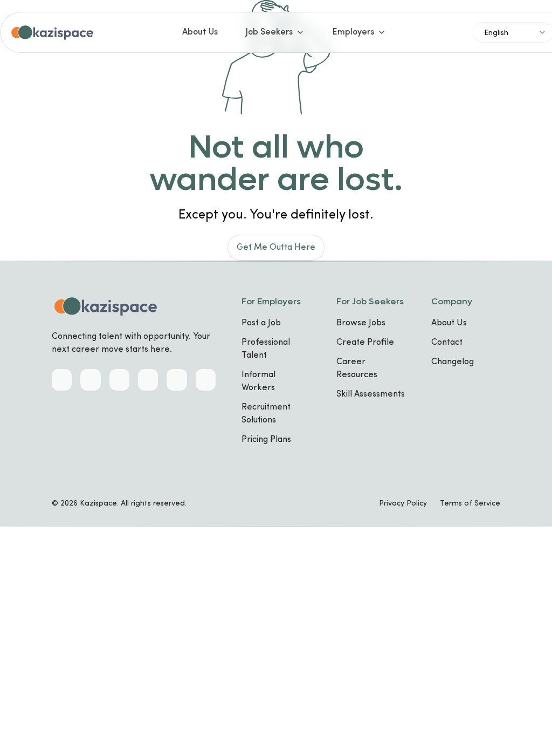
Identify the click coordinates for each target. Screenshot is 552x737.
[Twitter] (90, 380)
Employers (353, 32)
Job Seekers (269, 32)
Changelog (452, 362)
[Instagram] (148, 380)
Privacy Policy (403, 504)
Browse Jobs (360, 323)
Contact (447, 342)
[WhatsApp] (177, 380)
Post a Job (261, 323)
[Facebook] (119, 380)
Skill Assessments (370, 394)
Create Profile (365, 342)
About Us (200, 32)
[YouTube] (206, 380)
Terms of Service (470, 504)
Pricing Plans (266, 439)
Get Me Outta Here (276, 247)
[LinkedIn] (62, 380)
